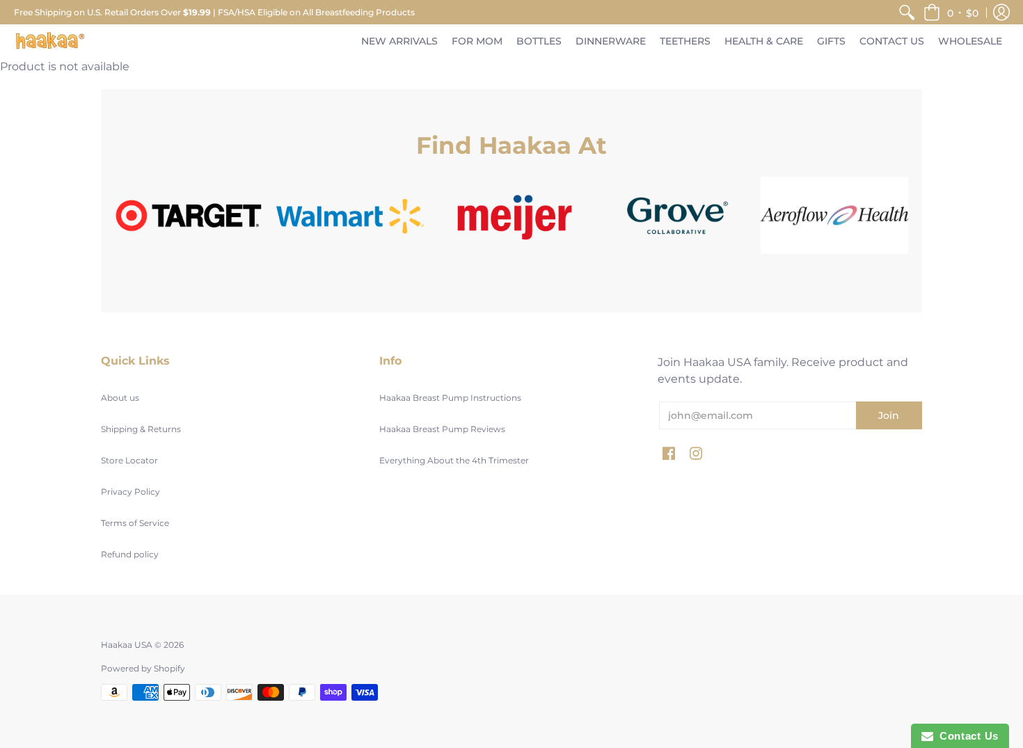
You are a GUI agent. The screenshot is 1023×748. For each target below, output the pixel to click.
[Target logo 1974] (188, 215)
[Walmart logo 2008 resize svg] (350, 215)
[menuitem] (906, 12)
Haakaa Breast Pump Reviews (442, 429)
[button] (951, 12)
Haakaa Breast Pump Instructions (450, 397)
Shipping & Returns (141, 429)
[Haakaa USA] (50, 41)
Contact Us (966, 736)
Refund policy (130, 554)
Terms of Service (135, 523)
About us (120, 397)
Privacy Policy (130, 491)
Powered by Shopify (143, 668)
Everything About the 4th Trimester (454, 460)
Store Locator (129, 460)
